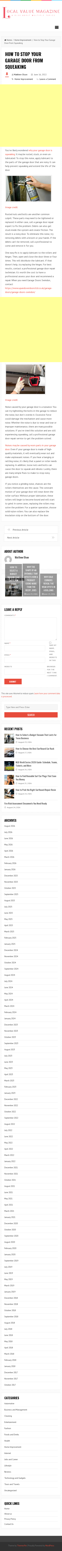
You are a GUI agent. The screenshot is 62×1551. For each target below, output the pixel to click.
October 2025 (10, 888)
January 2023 (9, 1093)
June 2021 (8, 1192)
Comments (10, 615)
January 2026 (9, 869)
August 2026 (9, 826)
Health (7, 1441)
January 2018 (9, 1366)
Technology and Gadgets (15, 1478)
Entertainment (10, 1422)
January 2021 (9, 1217)
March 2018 (9, 1354)
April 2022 (8, 1149)
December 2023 (11, 1024)
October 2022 (10, 1111)
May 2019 (8, 1279)
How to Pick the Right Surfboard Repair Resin (36, 789)
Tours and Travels (12, 1484)
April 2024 (8, 1000)
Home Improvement (22, 40)
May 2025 (8, 919)
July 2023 (8, 1055)
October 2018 (10, 1310)
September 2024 (11, 969)
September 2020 (11, 1236)
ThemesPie (22, 1545)
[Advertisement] (31, 115)
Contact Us (9, 1524)
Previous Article (20, 529)
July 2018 (8, 1329)
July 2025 (8, 906)
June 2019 (8, 1273)
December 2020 (11, 1223)
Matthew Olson (20, 74)
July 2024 (8, 981)
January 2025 (9, 944)
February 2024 (10, 1012)
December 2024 (11, 950)
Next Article (13, 537)
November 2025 (11, 882)
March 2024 (9, 1006)
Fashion (7, 1428)
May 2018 (8, 1341)
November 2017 (11, 1378)
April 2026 (8, 851)
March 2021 (9, 1211)
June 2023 (8, 1062)
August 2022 (9, 1124)
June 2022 (8, 1136)
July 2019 (8, 1267)
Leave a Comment (48, 79)
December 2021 (11, 1167)
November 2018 (11, 1304)
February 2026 (10, 863)
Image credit (11, 207)
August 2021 (9, 1186)
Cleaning (8, 1416)
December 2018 (11, 1298)
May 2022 (8, 1142)
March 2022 (9, 1155)
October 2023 (10, 1037)
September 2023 (11, 1043)
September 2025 (11, 894)
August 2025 (9, 900)
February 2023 (10, 1087)
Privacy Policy (10, 1519)
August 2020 (9, 1242)
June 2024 (8, 987)
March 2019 (9, 1285)
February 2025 (10, 938)
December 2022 (11, 1099)
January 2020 (9, 1254)
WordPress (49, 1545)
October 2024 (10, 962)
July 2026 (8, 832)
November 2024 (11, 956)
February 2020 (10, 1248)
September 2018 (11, 1316)
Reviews (7, 1472)
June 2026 (8, 838)
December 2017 (11, 1372)
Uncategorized (10, 1490)
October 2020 (10, 1229)
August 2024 (9, 975)
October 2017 (10, 1385)
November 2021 (11, 1173)
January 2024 (9, 1018)
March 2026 (9, 857)
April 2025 (8, 925)
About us (8, 1514)
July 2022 (8, 1130)
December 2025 (11, 875)
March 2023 (9, 1080)
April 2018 (8, 1347)
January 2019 (9, 1291)
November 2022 (11, 1105)
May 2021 (8, 1198)
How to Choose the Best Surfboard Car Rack (35, 748)
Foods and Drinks (11, 1434)
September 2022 (11, 1118)
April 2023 (8, 1074)
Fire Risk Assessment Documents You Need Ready (25, 803)
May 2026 (8, 844)
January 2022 (9, 1161)
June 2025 (8, 913)
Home (9, 40)
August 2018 (9, 1323)
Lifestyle (7, 1465)
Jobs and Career (11, 1459)
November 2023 (11, 1031)
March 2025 (9, 931)
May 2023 (8, 1068)
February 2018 (10, 1360)
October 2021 (10, 1180)
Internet (7, 1453)
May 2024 (8, 993)
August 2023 (9, 1049)
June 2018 (8, 1335)
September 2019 (11, 1260)
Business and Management (15, 1409)
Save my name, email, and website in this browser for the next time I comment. (52, 660)
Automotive (9, 1403)
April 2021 (8, 1205)
